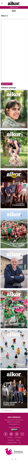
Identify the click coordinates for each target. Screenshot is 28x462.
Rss (20, 442)
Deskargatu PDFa (7, 84)
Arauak (18, 440)
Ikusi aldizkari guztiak (7, 410)
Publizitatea (11, 440)
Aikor (13, 10)
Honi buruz (10, 437)
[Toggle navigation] (1, 3)
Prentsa (14, 7)
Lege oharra (18, 437)
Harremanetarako (12, 442)
